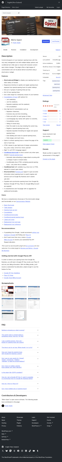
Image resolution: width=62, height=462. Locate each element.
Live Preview (55, 41)
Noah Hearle (16, 42)
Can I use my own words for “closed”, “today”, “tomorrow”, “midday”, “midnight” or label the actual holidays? (13, 360)
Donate (50, 423)
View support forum (48, 144)
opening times (56, 90)
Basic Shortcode (9, 205)
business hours (56, 81)
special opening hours (16, 155)
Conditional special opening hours (14, 217)
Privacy (4, 426)
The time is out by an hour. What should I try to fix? (17, 347)
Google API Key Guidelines (12, 273)
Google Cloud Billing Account (12, 278)
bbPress (5, 437)
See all (58, 125)
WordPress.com (7, 431)
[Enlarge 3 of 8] (37, 288)
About (3, 417)
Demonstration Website (23, 201)
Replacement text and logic (12, 222)
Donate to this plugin (49, 159)
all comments (30, 246)
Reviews (13, 50)
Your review (46, 125)
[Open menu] (59, 2)
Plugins (19, 423)
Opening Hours (56, 87)
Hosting (4, 423)
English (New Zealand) (12, 447)
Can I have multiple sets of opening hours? (14, 389)
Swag (49, 426)
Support (58, 50)
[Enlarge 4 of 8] (11, 300)
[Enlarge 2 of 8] (24, 288)
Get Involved (51, 417)
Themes (19, 420)
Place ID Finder (8, 275)
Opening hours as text (10, 210)
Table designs (8, 207)
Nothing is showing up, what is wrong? (13, 330)
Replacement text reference (12, 224)
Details (5, 50)
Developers (35, 423)
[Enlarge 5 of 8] (24, 300)
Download (46, 41)
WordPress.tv (36, 426)
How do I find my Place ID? (10, 383)
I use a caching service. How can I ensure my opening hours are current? (13, 341)
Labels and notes (9, 219)
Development (34, 50)
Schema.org (19, 172)
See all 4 (58, 77)
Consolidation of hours (11, 97)
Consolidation (8, 212)
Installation (23, 50)
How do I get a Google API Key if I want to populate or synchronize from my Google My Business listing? (17, 377)
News (3, 420)
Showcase (20, 417)
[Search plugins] (18, 13)
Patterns (19, 426)
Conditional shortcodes (11, 215)
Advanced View (47, 95)
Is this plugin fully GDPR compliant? (12, 372)
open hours (57, 84)
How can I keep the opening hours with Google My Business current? (12, 352)
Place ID (28, 235)
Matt (4, 434)
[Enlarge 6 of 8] (37, 300)
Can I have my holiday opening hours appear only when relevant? (12, 366)
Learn (33, 417)
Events (49, 420)
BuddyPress (6, 439)
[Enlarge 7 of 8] (11, 312)
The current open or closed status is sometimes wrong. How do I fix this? (12, 335)
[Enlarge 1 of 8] (11, 288)
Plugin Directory (6, 7)
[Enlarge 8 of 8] (24, 312)
